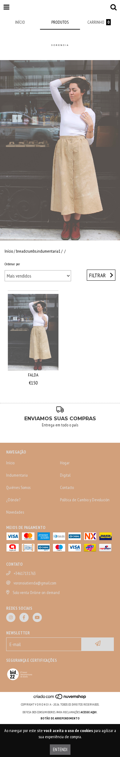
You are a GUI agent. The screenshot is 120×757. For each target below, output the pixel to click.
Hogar (65, 463)
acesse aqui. (89, 712)
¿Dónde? (13, 500)
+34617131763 (25, 573)
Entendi (60, 749)
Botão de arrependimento (60, 718)
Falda (33, 375)
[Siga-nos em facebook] (24, 617)
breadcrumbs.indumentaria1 (38, 251)
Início (9, 251)
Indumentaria (17, 475)
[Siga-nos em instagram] (10, 617)
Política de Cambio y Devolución (85, 500)
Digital (65, 475)
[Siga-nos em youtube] (37, 617)
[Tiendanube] (60, 698)
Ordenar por (12, 264)
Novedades (15, 512)
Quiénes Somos (18, 487)
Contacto (67, 487)
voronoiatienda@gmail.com (35, 583)
